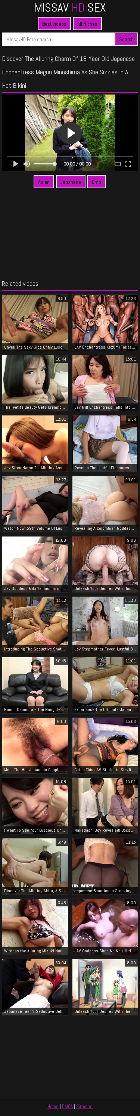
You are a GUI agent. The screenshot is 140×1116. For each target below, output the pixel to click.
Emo (96, 182)
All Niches (87, 24)
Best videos (54, 24)
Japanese (70, 182)
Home (53, 1106)
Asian (44, 182)
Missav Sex (70, 7)
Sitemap (84, 1106)
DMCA (67, 1106)
